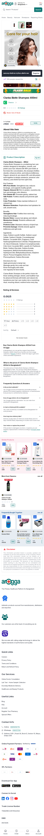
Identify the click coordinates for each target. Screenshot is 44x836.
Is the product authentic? (10, 387)
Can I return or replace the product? (14, 425)
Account (4, 708)
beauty (13, 354)
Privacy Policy (6, 660)
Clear (8, 321)
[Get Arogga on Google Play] (6, 785)
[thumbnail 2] (21, 25)
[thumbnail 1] (14, 25)
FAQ (3, 705)
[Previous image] (5, 47)
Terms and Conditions (9, 663)
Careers (4, 657)
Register (36, 73)
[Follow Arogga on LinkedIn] (3, 798)
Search (38, 10)
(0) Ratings (21, 108)
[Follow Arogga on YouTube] (16, 798)
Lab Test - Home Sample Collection (13, 682)
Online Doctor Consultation (11, 679)
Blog (3, 701)
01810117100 (16, 730)
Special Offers (6, 714)
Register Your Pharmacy (10, 711)
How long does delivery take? (12, 416)
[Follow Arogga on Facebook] (7, 798)
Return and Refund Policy (10, 667)
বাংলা (38, 158)
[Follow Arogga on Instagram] (11, 798)
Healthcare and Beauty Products (13, 689)
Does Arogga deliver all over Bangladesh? (16, 398)
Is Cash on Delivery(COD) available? (14, 407)
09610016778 (15, 727)
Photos (16, 321)
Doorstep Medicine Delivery (11, 686)
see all (40, 440)
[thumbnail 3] (29, 25)
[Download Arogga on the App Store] (16, 785)
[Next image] (38, 48)
